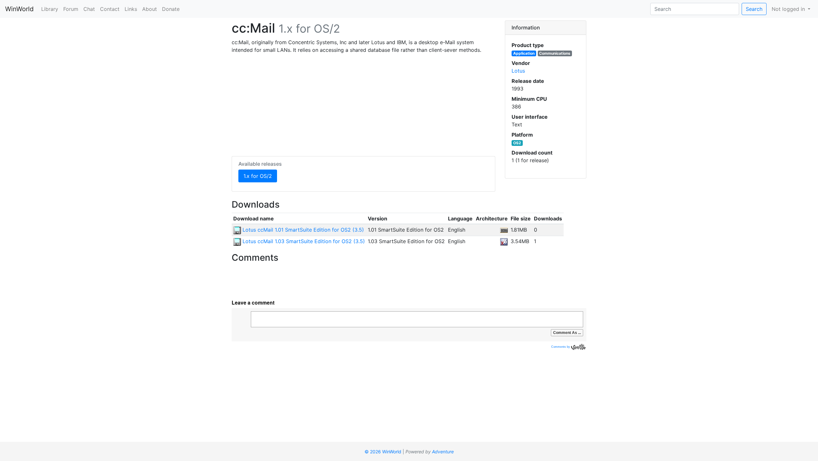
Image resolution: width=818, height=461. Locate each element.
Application (524, 53)
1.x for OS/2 (260, 175)
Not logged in (789, 9)
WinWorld (19, 9)
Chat (89, 9)
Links (131, 9)
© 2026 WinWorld (383, 451)
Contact (110, 9)
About (149, 9)
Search (754, 9)
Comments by (561, 346)
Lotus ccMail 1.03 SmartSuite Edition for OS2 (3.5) (303, 241)
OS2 (517, 142)
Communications (554, 53)
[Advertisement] (363, 103)
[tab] (545, 28)
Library (49, 9)
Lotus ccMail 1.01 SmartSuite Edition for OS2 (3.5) (302, 230)
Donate (171, 9)
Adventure (443, 451)
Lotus (518, 71)
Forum (70, 9)
